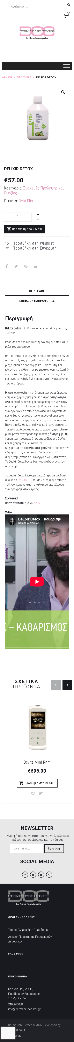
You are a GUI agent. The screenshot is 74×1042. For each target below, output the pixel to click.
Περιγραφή (37, 291)
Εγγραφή (54, 848)
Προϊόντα (24, 77)
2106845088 (15, 1004)
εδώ (37, 503)
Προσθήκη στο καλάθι (27, 229)
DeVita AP (24, 480)
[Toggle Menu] (66, 66)
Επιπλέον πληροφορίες (37, 301)
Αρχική (7, 77)
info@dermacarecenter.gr (24, 1009)
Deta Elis (26, 200)
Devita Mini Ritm (37, 762)
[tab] (37, 291)
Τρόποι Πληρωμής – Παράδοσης (28, 930)
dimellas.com (16, 1029)
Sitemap (16, 1036)
